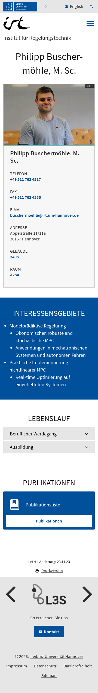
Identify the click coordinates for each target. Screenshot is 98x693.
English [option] (76, 6)
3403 (14, 256)
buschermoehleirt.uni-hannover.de (44, 215)
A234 (14, 274)
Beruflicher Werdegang (33, 434)
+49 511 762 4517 (25, 179)
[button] (11, 594)
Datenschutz (45, 666)
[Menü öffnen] (90, 25)
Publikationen (49, 521)
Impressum (16, 666)
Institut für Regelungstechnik (37, 38)
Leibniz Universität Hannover (56, 656)
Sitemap (49, 675)
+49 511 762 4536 (25, 197)
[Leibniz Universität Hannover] (20, 6)
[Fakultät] (46, 7)
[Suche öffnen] (92, 7)
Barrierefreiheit (77, 666)
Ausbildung (21, 447)
